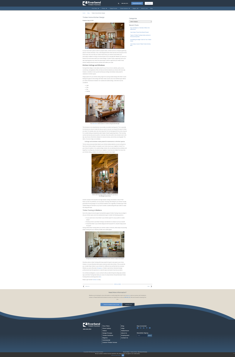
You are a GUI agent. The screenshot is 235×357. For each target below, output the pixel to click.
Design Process (113, 8)
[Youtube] (150, 328)
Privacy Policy (126, 352)
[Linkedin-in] (143, 328)
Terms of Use (134, 352)
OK (123, 355)
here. (100, 276)
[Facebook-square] (137, 328)
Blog (151, 8)
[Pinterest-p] (146, 328)
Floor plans (94, 8)
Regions (134, 8)
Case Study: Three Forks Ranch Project (139, 32)
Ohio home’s (95, 123)
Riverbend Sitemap (142, 352)
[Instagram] (140, 328)
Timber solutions (124, 8)
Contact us (95, 279)
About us (143, 8)
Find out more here (115, 355)
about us (128, 295)
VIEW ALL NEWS (117, 284)
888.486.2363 (127, 297)
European (99, 268)
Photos (103, 8)
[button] (141, 326)
